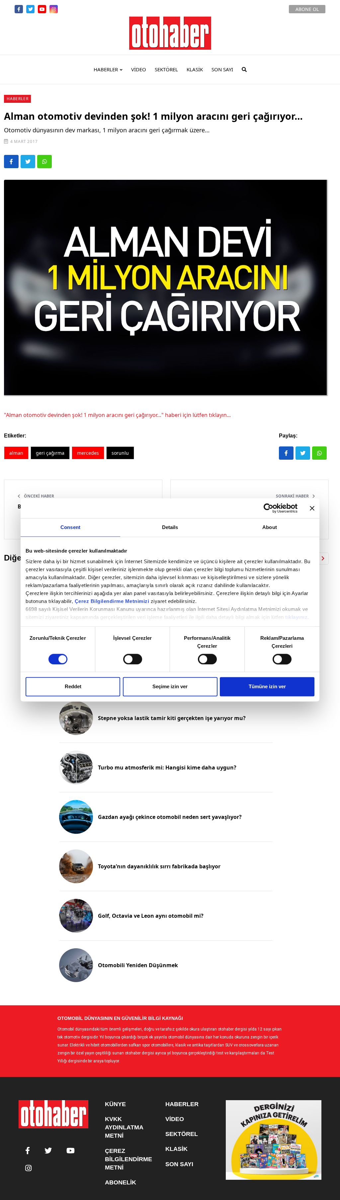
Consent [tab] (70, 527)
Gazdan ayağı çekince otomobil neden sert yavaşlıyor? (170, 817)
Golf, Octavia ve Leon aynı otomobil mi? (151, 915)
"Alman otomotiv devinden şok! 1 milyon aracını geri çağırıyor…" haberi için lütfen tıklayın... (117, 415)
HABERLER (106, 69)
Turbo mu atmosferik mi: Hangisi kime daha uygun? (167, 767)
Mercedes (88, 453)
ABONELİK (120, 1182)
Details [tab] (170, 527)
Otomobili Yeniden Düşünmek (138, 965)
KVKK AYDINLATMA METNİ (124, 1127)
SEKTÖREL (166, 69)
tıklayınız (296, 617)
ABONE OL (307, 9)
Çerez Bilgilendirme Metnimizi (112, 601)
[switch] (132, 659)
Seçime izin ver (170, 687)
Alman (16, 453)
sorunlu (120, 453)
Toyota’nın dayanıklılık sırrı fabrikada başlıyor (159, 866)
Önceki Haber (38, 496)
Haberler (17, 98)
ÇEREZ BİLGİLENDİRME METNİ (128, 1159)
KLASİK (195, 69)
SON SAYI (222, 69)
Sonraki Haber (293, 496)
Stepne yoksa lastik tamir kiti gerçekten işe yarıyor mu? (172, 718)
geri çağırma (50, 453)
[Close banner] (312, 508)
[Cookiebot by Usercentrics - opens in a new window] (268, 508)
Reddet (73, 687)
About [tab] (269, 527)
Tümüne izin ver (267, 687)
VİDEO (138, 69)
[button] (323, 559)
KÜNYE (115, 1104)
